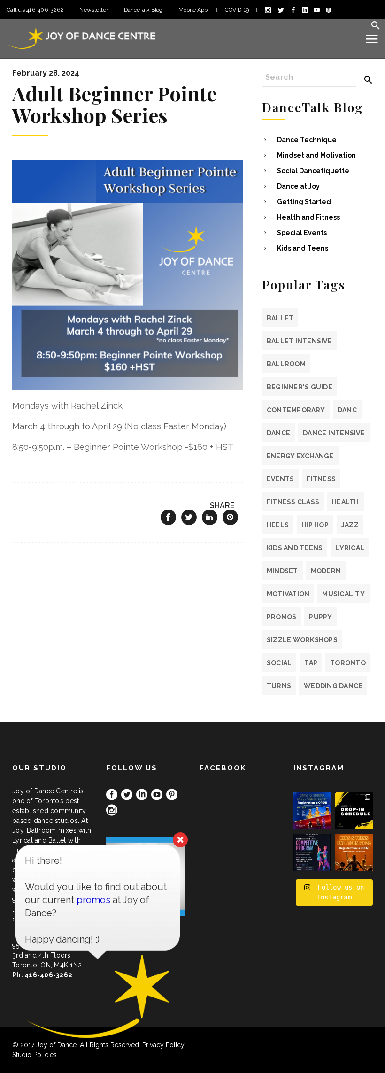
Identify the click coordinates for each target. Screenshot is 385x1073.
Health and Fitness (308, 217)
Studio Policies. (35, 1054)
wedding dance (333, 686)
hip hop (315, 525)
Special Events (302, 232)
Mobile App (193, 10)
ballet (280, 318)
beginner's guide (299, 387)
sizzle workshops (302, 640)
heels (278, 525)
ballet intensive (299, 341)
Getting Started (304, 201)
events (280, 479)
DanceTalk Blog (143, 10)
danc (347, 410)
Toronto (348, 663)
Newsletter (93, 10)
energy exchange (300, 456)
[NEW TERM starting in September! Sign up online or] (354, 852)
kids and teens (295, 548)
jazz (350, 525)
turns (279, 686)
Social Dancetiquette (313, 171)
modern (326, 571)
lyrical (349, 548)
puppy (320, 617)
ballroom (286, 364)
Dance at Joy (298, 186)
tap (310, 663)
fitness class (293, 502)
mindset (282, 571)
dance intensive (334, 433)
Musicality (343, 594)
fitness (321, 479)
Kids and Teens (302, 248)
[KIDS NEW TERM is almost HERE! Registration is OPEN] (312, 810)
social (279, 663)
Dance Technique (307, 140)
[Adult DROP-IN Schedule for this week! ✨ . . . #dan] (354, 810)
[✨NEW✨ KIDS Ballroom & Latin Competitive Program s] (312, 852)
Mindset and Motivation (316, 155)
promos (282, 617)
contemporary (296, 410)
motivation (288, 594)
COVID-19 (237, 10)
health (345, 502)
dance (278, 433)
